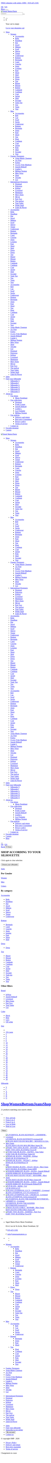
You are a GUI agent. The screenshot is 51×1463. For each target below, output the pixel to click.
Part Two (18, 199)
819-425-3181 (33, 3)
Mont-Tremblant (21, 398)
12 (7, 1045)
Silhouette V (15, 381)
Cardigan (18, 92)
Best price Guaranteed (23, 419)
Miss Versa (19, 173)
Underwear (19, 56)
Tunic (17, 107)
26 (7, 1054)
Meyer (17, 197)
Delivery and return (22, 417)
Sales (8, 377)
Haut (17, 139)
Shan (17, 175)
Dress (17, 77)
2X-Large (9, 1032)
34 (7, 1071)
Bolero (17, 88)
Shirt (17, 98)
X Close (8, 847)
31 (7, 1064)
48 (7, 1077)
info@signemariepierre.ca (17, 1234)
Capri (17, 62)
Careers (8, 430)
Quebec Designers (17, 156)
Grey (7, 1020)
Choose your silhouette (10, 865)
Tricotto (18, 178)
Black (8, 1016)
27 (7, 1056)
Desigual (18, 184)
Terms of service (21, 424)
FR (2, 7)
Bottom (18, 58)
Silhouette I (14, 383)
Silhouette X (15, 387)
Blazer (17, 83)
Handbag (18, 41)
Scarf (17, 49)
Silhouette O (15, 392)
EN (6, 7)
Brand (3, 991)
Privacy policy (20, 422)
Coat (17, 94)
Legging (18, 68)
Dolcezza (18, 186)
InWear (18, 188)
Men (2, 882)
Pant (16, 71)
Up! (16, 180)
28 (7, 1058)
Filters (4, 1131)
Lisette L (18, 169)
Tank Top (18, 103)
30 (7, 1062)
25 (7, 1051)
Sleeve (17, 51)
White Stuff (19, 205)
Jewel (17, 45)
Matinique (19, 193)
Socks (17, 122)
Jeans (17, 66)
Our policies (15, 415)
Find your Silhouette (13, 379)
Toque (17, 53)
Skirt (17, 75)
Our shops (14, 396)
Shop (8, 32)
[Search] (7, 9)
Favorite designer (12, 428)
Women (4, 878)
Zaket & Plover (21, 208)
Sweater (18, 101)
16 (7, 1049)
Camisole (18, 90)
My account (11, 1432)
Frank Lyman (20, 404)
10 (7, 1043)
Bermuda (18, 60)
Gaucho (18, 64)
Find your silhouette (13, 1428)
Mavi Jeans (19, 195)
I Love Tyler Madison (23, 165)
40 (7, 1075)
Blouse (17, 86)
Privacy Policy (11, 1443)
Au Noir (18, 160)
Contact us (14, 426)
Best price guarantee (13, 1447)
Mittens (18, 47)
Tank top (9, 975)
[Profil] (7, 18)
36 (7, 1073)
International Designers (19, 182)
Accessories (19, 36)
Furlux (17, 163)
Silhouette (4, 1083)
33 (7, 1069)
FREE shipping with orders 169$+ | (14, 3)
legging (8, 933)
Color (3, 1011)
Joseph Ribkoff (21, 167)
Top (16, 81)
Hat (16, 43)
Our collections (16, 400)
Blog (3, 9)
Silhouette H (15, 389)
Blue (7, 1018)
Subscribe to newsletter (14, 1430)
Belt (16, 115)
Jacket (17, 96)
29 (7, 1060)
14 (7, 1047)
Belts (17, 38)
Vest (16, 109)
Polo (17, 148)
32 (7, 1066)
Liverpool (18, 190)
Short (17, 73)
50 (7, 1079)
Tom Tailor (19, 203)
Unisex (3, 886)
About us (9, 394)
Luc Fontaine (20, 411)
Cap (16, 118)
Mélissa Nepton (21, 171)
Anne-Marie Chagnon (23, 158)
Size (2, 1026)
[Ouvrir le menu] (6, 9)
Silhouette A (15, 385)
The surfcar (19, 201)
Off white (9, 1022)
